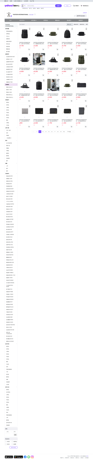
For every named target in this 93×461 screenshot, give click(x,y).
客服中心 (62, 457)
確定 (15, 434)
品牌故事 (85, 12)
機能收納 (57, 20)
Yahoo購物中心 (12, 5)
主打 (10, 20)
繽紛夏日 (69, 20)
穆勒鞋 (38, 8)
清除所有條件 (13, 447)
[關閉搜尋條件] (25, 6)
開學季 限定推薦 (81, 16)
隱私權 (82, 457)
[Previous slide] (20, 33)
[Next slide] (30, 33)
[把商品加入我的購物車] (29, 49)
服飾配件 (81, 20)
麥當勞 (42, 8)
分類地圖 (86, 457)
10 (63, 131)
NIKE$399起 (25, 8)
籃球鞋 (34, 8)
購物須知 (72, 457)
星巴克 (30, 8)
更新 (87, 456)
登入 (67, 5)
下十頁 (69, 131)
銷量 (87, 24)
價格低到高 (76, 24)
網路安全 (77, 457)
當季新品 (46, 20)
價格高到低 (82, 24)
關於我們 (67, 457)
